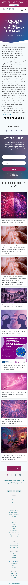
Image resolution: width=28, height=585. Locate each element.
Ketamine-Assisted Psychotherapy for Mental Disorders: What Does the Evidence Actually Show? (13, 457)
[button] (22, 10)
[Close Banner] (26, 2)
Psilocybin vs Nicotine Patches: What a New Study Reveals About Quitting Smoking (14, 394)
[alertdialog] (14, 3)
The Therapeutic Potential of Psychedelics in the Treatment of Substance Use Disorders (12, 421)
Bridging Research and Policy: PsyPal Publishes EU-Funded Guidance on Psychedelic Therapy (13, 367)
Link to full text (6, 114)
